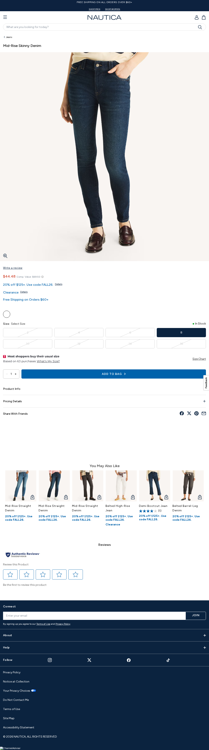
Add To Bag (112, 374)
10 (27, 344)
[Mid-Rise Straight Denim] (20, 485)
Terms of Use (43, 624)
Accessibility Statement (18, 727)
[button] (10, 575)
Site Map (8, 718)
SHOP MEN (94, 9)
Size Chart (199, 359)
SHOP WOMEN (112, 9)
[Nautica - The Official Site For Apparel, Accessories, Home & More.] (104, 17)
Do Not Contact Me (16, 700)
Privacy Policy (63, 624)
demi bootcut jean (153, 506)
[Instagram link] (50, 660)
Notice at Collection (16, 681)
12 (79, 344)
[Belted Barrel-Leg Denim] (188, 485)
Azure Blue (6, 314)
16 (181, 344)
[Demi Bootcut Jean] (154, 485)
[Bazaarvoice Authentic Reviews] (22, 555)
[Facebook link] (129, 660)
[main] (104, 315)
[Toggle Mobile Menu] (5, 17)
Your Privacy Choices (16, 690)
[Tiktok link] (168, 660)
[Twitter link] (89, 660)
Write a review (12, 267)
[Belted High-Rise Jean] (121, 485)
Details (58, 284)
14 (130, 344)
